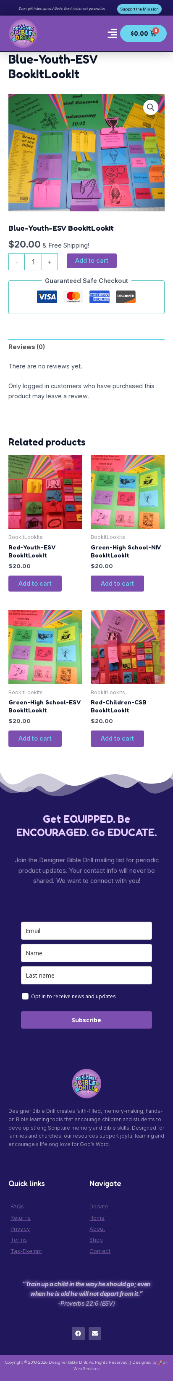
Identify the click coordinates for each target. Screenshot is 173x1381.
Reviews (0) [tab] (26, 347)
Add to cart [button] (35, 583)
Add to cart (91, 260)
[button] (112, 34)
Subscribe (86, 1020)
